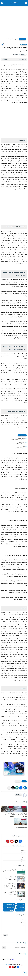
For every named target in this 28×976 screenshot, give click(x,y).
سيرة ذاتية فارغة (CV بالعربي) (9, 871)
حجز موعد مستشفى (10, 904)
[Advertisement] (14, 22)
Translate (12, 959)
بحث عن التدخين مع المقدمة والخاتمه (20, 815)
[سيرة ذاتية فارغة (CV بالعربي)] (21, 872)
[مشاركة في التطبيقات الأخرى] (9, 787)
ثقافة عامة (23, 44)
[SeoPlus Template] (22, 964)
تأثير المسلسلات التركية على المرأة (21, 828)
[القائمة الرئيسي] (26, 3)
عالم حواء (22, 910)
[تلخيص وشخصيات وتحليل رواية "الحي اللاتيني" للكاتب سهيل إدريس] (21, 886)
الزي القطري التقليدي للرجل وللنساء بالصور (10, 879)
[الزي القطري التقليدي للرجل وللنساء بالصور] (21, 879)
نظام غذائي (11, 910)
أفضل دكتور (22, 907)
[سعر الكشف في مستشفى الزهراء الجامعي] (21, 894)
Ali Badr (22, 54)
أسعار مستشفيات (10, 907)
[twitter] (16, 841)
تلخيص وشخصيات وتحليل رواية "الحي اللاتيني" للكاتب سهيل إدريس (10, 887)
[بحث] (2, 3)
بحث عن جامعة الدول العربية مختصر (17, 443)
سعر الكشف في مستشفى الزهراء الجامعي (10, 893)
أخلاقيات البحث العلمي (20, 447)
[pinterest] (7, 841)
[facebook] (20, 841)
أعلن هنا (22, 850)
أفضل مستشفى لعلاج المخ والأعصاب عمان (10, 39)
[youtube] (12, 841)
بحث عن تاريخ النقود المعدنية (9, 815)
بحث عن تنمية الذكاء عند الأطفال (17, 439)
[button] (20, 787)
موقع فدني (14, 3)
